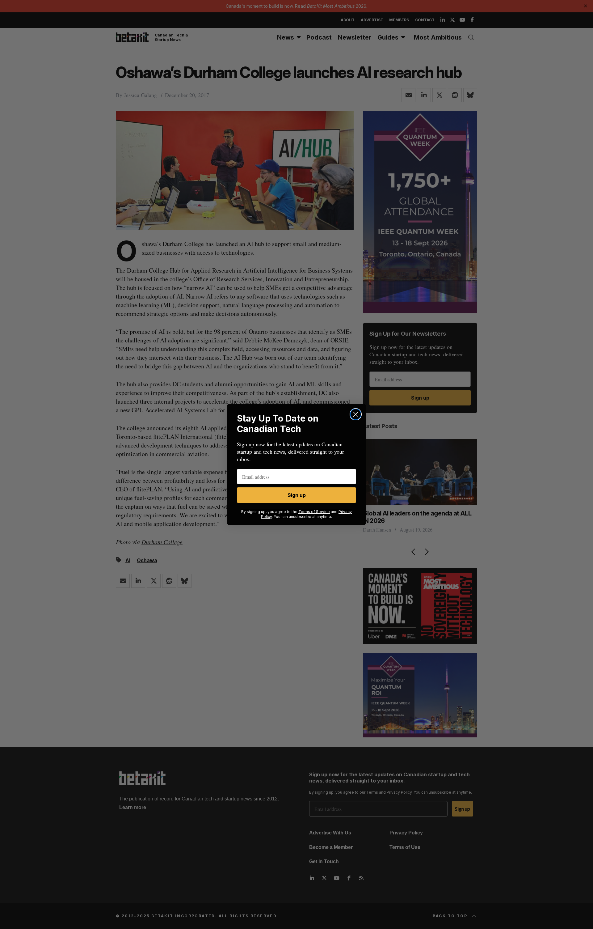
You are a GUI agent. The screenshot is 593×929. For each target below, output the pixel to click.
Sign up (297, 495)
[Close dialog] (355, 414)
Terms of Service (314, 511)
